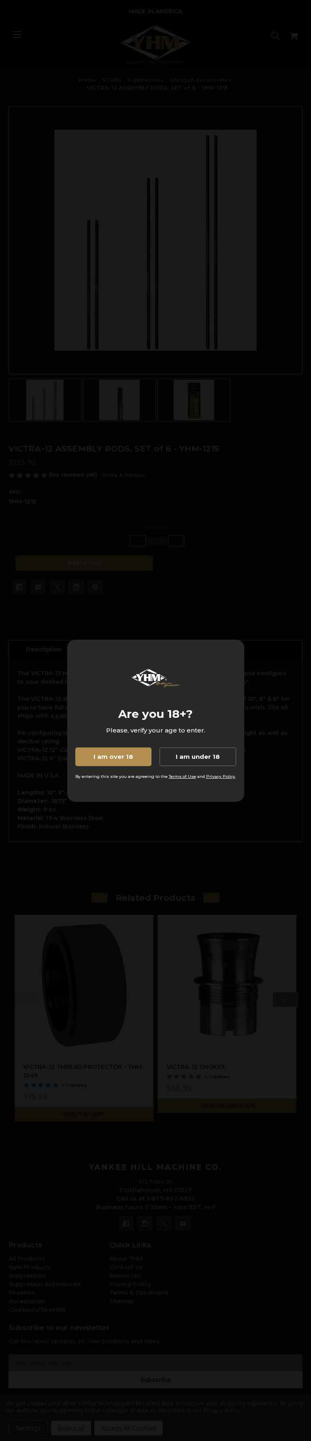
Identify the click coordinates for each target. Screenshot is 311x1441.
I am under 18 (198, 756)
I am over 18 (113, 756)
